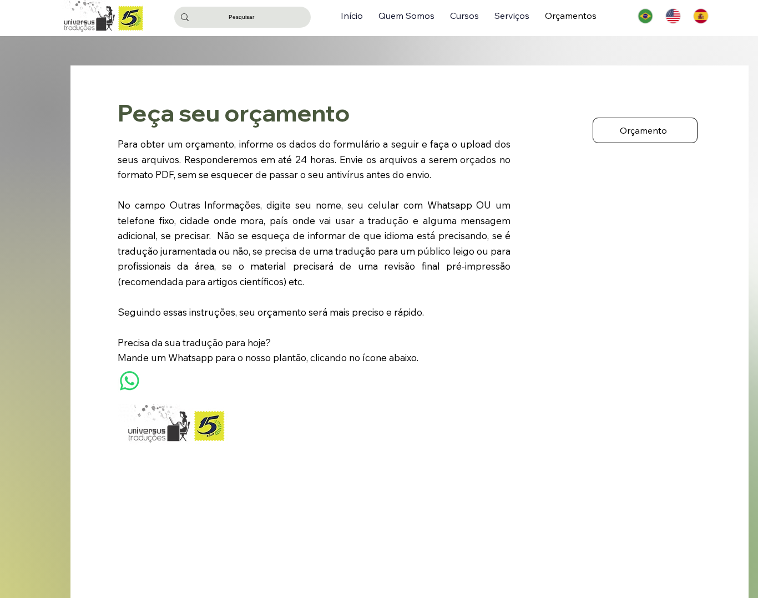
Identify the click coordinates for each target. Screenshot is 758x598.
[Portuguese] (645, 16)
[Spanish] (701, 16)
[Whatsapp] (130, 381)
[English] (673, 16)
